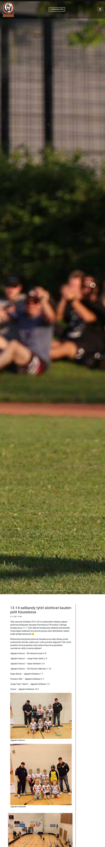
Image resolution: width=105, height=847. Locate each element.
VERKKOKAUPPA (57, 9)
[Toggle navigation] (100, 9)
